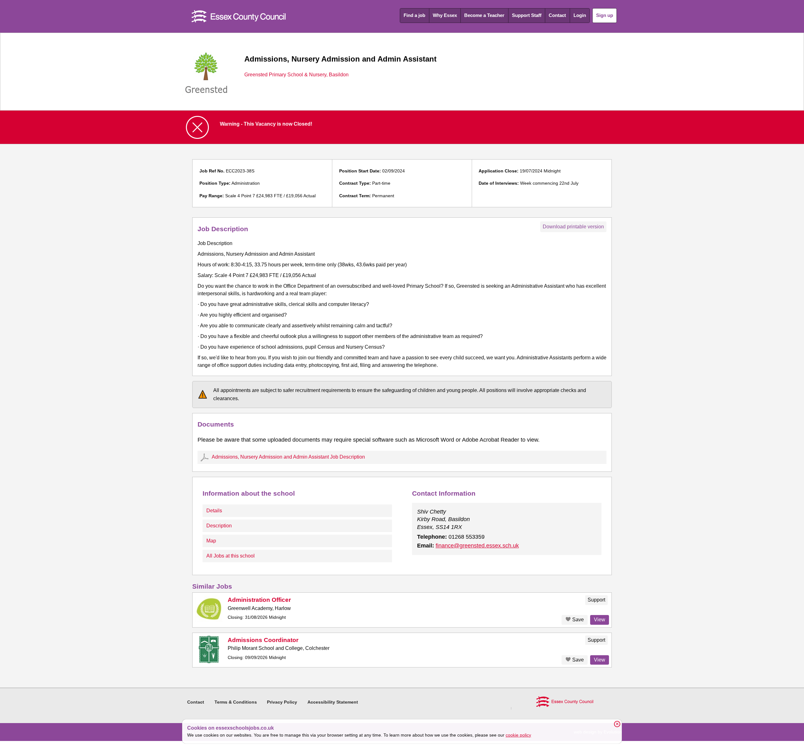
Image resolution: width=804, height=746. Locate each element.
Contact (557, 15)
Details (214, 510)
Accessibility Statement (332, 702)
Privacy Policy (282, 702)
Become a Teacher (484, 15)
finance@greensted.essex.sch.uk (477, 545)
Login (579, 15)
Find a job (414, 15)
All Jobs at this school (230, 555)
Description (219, 525)
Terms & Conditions (236, 702)
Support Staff (526, 15)
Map (211, 540)
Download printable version (573, 226)
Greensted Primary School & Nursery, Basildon (296, 74)
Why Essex (445, 15)
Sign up (604, 15)
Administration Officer (259, 599)
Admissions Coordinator (263, 640)
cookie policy (518, 735)
